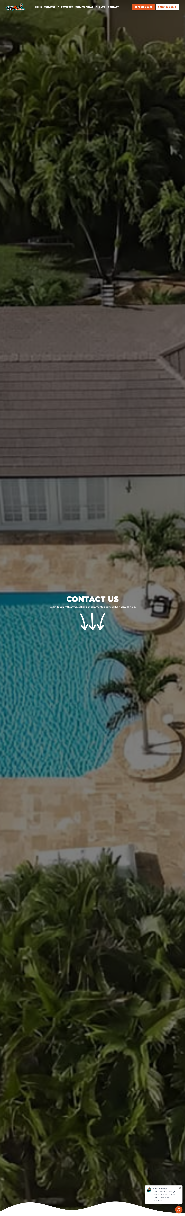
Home (38, 7)
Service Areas (84, 7)
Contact (113, 7)
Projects (67, 7)
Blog (102, 7)
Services (50, 7)
